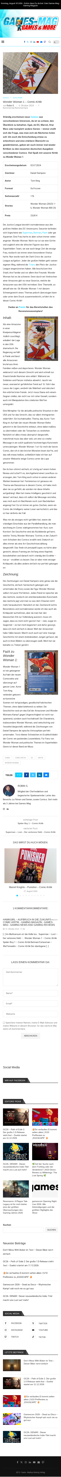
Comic (7, 758)
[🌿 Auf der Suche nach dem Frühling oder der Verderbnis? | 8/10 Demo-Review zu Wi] (45, 1151)
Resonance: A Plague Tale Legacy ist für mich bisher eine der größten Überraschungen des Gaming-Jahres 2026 (15, 1207)
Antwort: (53, 920)
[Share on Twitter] (33, 775)
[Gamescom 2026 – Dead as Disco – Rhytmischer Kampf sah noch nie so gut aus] (12, 1419)
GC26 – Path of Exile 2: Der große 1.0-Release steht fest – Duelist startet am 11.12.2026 (40, 1381)
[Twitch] (45, 42)
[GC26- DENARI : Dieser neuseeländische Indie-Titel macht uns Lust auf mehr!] (12, 1437)
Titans (32, 264)
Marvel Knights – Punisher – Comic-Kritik (30, 887)
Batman (37, 232)
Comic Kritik (20, 758)
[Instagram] (31, 42)
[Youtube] (38, 42)
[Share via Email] (46, 775)
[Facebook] (24, 42)
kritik (40, 758)
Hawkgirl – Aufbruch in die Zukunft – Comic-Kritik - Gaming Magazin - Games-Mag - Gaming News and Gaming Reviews (29, 922)
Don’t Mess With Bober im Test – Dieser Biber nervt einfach (39, 1362)
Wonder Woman (12, 763)
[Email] (41, 42)
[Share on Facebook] (26, 775)
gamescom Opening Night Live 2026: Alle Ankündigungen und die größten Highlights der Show (44, 1207)
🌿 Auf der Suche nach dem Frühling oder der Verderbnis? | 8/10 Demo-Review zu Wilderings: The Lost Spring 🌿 (44, 1170)
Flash (44, 232)
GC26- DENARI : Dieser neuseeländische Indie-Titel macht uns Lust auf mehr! (40, 1435)
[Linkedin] (34, 42)
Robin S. (10, 105)
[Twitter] (28, 42)
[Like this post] (20, 775)
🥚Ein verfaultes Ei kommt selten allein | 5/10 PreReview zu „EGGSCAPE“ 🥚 (39, 1399)
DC (32, 758)
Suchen (7, 1225)
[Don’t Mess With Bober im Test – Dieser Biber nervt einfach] (12, 1365)
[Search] (49, 42)
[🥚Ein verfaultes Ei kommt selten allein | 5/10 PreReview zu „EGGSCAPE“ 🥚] (12, 1401)
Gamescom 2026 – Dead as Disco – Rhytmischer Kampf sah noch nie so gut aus (41, 1417)
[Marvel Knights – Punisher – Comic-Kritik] (30, 865)
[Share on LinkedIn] (39, 775)
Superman (27, 232)
